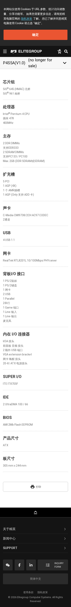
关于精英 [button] (9, 529)
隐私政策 (26, 18)
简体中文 (35, 578)
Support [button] (10, 548)
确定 (35, 35)
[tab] (35, 529)
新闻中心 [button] (9, 538)
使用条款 (28, 592)
